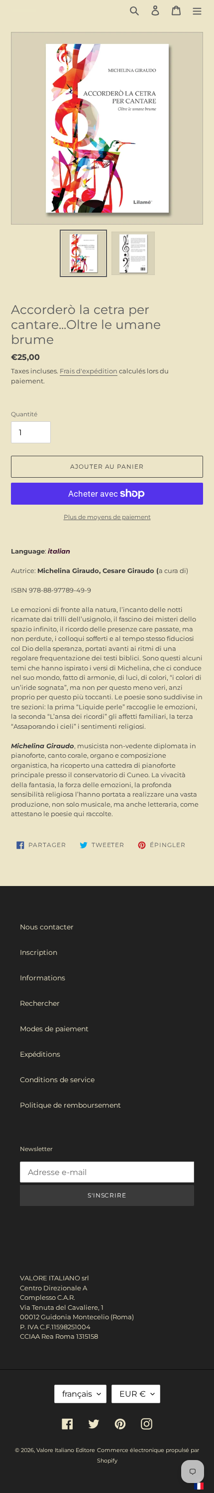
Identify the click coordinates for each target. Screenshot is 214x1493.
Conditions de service (57, 1079)
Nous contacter (47, 926)
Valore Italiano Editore (65, 1450)
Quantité (24, 414)
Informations (42, 977)
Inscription (38, 952)
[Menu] (197, 10)
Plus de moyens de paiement (107, 517)
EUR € (132, 1394)
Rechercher (40, 1003)
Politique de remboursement (70, 1105)
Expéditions (40, 1054)
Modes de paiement (54, 1028)
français (77, 1394)
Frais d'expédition (88, 371)
